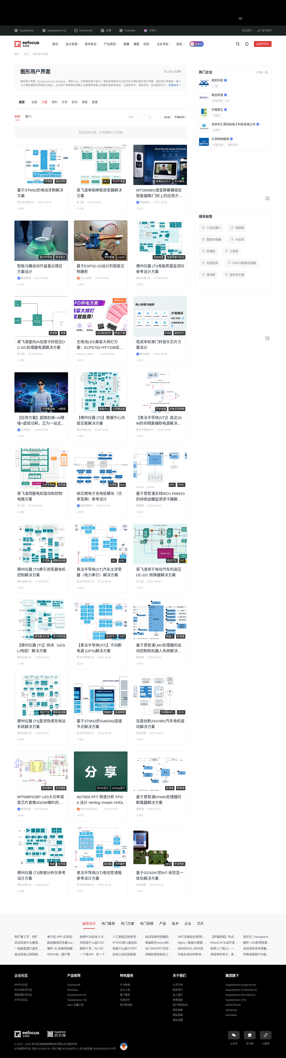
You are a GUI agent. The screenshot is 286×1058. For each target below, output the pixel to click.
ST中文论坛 (21, 1000)
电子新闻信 (126, 1005)
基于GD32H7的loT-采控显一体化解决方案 (159, 876)
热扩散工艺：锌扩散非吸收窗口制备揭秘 (40, 936)
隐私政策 (178, 1015)
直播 (126, 44)
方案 (44, 102)
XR (227, 101)
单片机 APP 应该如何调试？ (65, 936)
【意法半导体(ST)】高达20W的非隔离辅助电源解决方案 (159, 421)
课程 (136, 44)
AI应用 (239, 239)
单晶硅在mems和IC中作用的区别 (166, 942)
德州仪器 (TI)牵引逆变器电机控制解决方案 (41, 572)
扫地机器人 (219, 145)
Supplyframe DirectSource (240, 994)
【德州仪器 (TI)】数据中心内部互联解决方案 (101, 421)
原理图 (210, 251)
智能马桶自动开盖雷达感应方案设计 (39, 269)
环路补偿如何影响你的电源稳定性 (200, 954)
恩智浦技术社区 (23, 994)
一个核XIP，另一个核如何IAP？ (100, 954)
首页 (16, 54)
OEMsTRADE (233, 1005)
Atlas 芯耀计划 (75, 1005)
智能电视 (233, 145)
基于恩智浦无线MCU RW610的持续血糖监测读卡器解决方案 (160, 496)
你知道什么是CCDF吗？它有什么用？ (104, 942)
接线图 (210, 274)
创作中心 (264, 44)
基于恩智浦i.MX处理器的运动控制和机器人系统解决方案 (158, 648)
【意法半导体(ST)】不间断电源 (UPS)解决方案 (99, 648)
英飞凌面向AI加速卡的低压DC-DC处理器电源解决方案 (41, 345)
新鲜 (17, 116)
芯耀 (108, 30)
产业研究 (110, 44)
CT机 (215, 86)
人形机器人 (213, 227)
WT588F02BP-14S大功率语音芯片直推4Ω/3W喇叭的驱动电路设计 (40, 800)
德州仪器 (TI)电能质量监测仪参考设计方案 (160, 269)
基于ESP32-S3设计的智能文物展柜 (100, 269)
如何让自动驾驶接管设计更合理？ (134, 954)
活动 (179, 44)
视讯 (74, 102)
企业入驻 (125, 989)
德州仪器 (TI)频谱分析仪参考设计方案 (41, 876)
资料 (54, 102)
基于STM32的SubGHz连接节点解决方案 (99, 724)
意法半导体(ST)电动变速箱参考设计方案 (99, 876)
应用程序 (212, 263)
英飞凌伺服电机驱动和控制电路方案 (39, 496)
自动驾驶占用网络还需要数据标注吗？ (39, 954)
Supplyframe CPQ (235, 1000)
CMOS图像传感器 (244, 263)
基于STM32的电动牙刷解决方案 (40, 193)
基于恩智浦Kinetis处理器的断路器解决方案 (158, 800)
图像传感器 (213, 239)
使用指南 (178, 1000)
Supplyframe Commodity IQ (241, 989)
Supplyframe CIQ (77, 1000)
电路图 (239, 227)
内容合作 (125, 1000)
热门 (28, 116)
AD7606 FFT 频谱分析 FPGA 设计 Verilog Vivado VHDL (100, 800)
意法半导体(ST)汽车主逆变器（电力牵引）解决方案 (99, 572)
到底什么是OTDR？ (125, 948)
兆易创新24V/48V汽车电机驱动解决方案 (160, 724)
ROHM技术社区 (23, 989)
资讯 (55, 44)
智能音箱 (218, 101)
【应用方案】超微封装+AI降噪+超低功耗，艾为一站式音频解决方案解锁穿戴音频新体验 (41, 421)
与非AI (152, 30)
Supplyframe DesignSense (240, 984)
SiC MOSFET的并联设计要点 (164, 948)
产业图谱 (125, 984)
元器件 (216, 115)
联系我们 (178, 989)
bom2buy (72, 989)
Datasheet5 (86, 30)
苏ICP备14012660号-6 (65, 1048)
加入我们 (178, 994)
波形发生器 (236, 274)
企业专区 (163, 44)
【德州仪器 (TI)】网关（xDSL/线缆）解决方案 (41, 648)
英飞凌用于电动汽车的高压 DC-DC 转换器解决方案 (158, 572)
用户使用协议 (180, 1005)
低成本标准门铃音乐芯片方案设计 (158, 345)
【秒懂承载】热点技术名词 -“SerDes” (234, 936)
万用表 (233, 251)
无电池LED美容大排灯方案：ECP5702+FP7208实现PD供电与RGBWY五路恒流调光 (100, 345)
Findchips (129, 30)
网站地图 (178, 1010)
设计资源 (71, 44)
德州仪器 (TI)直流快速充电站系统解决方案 (41, 724)
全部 (34, 102)
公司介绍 (178, 984)
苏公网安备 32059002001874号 (98, 1048)
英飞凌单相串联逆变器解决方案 (99, 193)
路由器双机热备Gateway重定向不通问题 (73, 942)
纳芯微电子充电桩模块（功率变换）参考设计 (99, 496)
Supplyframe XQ (56, 30)
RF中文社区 (21, 984)
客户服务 (125, 994)
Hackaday (231, 1015)
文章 (64, 102)
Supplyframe (26, 30)
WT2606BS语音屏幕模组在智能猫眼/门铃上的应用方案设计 (159, 193)
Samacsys (231, 1010)
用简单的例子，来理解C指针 (229, 954)
